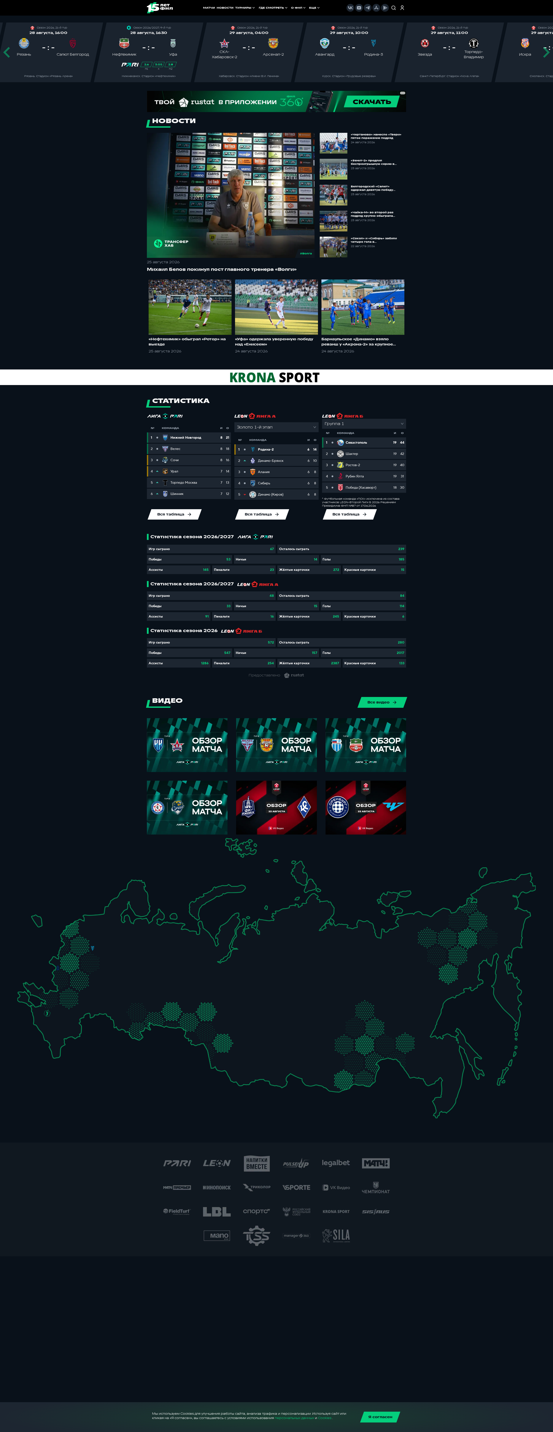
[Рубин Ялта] (27, 996)
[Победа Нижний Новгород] (139, 945)
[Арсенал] (84, 985)
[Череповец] (115, 930)
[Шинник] (112, 944)
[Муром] (117, 955)
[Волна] (135, 954)
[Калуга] (89, 977)
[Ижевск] (166, 955)
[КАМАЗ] (160, 965)
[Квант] (81, 977)
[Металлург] (80, 992)
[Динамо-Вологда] (124, 929)
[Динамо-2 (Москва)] (82, 956)
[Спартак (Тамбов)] (96, 990)
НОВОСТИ (225, 8)
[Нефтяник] (67, 1034)
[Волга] (130, 984)
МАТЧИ (209, 8)
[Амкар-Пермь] (171, 951)
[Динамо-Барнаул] (231, 1048)
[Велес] (90, 962)
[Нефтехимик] (152, 969)
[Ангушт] (47, 1036)
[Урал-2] (180, 992)
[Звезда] (84, 918)
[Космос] (85, 948)
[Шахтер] (42, 995)
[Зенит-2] (93, 918)
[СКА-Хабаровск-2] (436, 1063)
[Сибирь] (237, 1030)
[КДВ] (233, 1020)
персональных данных (294, 1418)
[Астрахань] (81, 1013)
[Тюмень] (192, 1004)
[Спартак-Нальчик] (60, 1030)
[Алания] (56, 1039)
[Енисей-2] (268, 1027)
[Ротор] (74, 1007)
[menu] (289, 8)
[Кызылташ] (22, 991)
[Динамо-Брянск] (57, 967)
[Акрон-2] (116, 1002)
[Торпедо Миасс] (166, 1010)
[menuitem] (273, 8)
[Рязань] (102, 982)
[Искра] (62, 955)
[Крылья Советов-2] (123, 1005)
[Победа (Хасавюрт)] (55, 1048)
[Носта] (116, 1021)
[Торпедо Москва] (96, 957)
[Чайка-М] (62, 1010)
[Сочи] (39, 1028)
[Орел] (67, 968)
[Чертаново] (82, 965)
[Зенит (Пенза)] (108, 989)
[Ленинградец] (108, 913)
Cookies (324, 1418)
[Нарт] (53, 1022)
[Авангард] (63, 991)
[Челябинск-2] (174, 1010)
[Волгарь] (90, 1008)
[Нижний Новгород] (132, 945)
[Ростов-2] (55, 1003)
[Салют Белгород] (58, 978)
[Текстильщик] (121, 946)
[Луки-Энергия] (76, 929)
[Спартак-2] (88, 957)
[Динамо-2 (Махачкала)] (62, 1041)
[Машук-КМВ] (44, 1021)
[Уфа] (166, 984)
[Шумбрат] (114, 972)
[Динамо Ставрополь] (59, 1018)
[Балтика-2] (37, 921)
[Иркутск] (261, 1054)
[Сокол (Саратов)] (102, 998)
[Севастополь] (20, 1000)
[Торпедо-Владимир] (108, 953)
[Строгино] (75, 957)
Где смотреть (271, 8)
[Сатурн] (95, 968)
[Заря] (51, 993)
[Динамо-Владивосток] (440, 1099)
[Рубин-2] (142, 968)
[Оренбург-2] (124, 1024)
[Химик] (125, 953)
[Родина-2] (92, 948)
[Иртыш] (206, 1027)
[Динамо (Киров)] (149, 937)
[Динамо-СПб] (101, 917)
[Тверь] (86, 937)
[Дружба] (47, 1013)
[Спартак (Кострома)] (120, 937)
